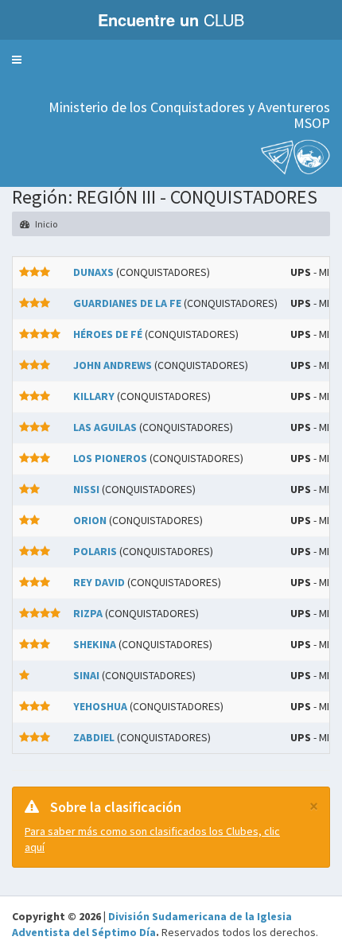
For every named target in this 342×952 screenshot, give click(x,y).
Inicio (45, 224)
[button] (16, 60)
